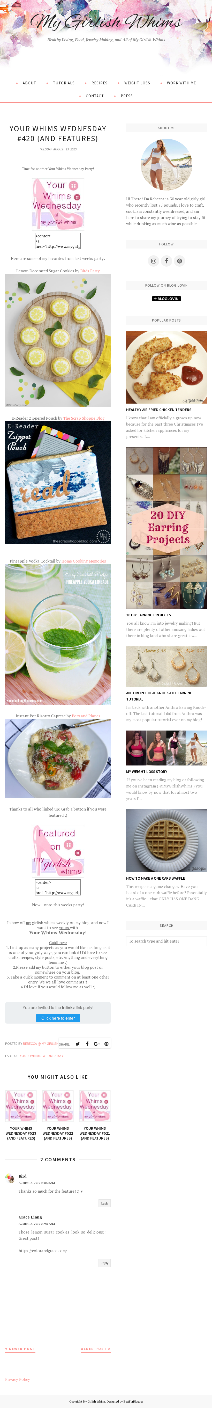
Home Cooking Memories (84, 561)
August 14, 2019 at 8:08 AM (37, 1183)
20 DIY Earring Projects (148, 614)
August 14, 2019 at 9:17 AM (37, 1223)
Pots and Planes (86, 715)
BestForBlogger (133, 1401)
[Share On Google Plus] (97, 1044)
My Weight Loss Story (146, 771)
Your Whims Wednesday (41, 1055)
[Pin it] (106, 1044)
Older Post (94, 1348)
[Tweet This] (77, 1044)
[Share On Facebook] (87, 1044)
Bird (23, 1176)
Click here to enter (58, 1018)
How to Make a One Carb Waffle (155, 878)
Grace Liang (30, 1217)
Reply (104, 1203)
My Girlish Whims (106, 22)
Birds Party (90, 270)
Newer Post (22, 1348)
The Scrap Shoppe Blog (83, 418)
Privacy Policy (17, 1379)
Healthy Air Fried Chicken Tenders (158, 409)
